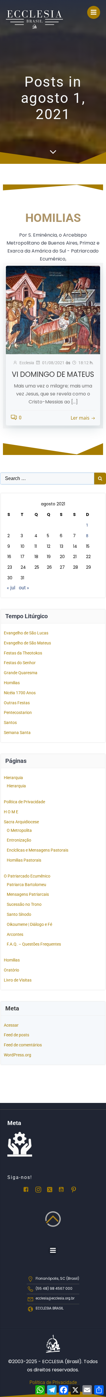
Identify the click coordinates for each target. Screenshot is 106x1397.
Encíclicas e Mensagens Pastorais (37, 850)
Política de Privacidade (24, 801)
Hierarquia (13, 777)
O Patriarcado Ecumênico (27, 876)
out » (24, 588)
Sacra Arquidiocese (21, 821)
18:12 (83, 362)
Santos (10, 722)
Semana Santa (17, 732)
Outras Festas (17, 702)
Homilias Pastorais (24, 860)
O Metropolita (19, 830)
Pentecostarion (18, 712)
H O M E (11, 811)
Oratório (11, 970)
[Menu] (93, 12)
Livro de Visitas (18, 980)
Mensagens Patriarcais (28, 894)
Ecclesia (26, 362)
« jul (11, 588)
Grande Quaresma (20, 672)
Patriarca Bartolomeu (26, 884)
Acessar (11, 1025)
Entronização (19, 840)
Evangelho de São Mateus (27, 643)
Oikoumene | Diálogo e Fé (29, 924)
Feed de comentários (23, 1045)
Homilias (12, 682)
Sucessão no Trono (24, 904)
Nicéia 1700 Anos (20, 692)
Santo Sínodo (19, 914)
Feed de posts (16, 1035)
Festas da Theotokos (23, 653)
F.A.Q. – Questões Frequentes (34, 944)
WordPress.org (17, 1055)
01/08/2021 (53, 362)
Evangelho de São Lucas (26, 633)
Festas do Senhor (20, 662)
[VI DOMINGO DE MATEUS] (53, 310)
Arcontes (15, 934)
